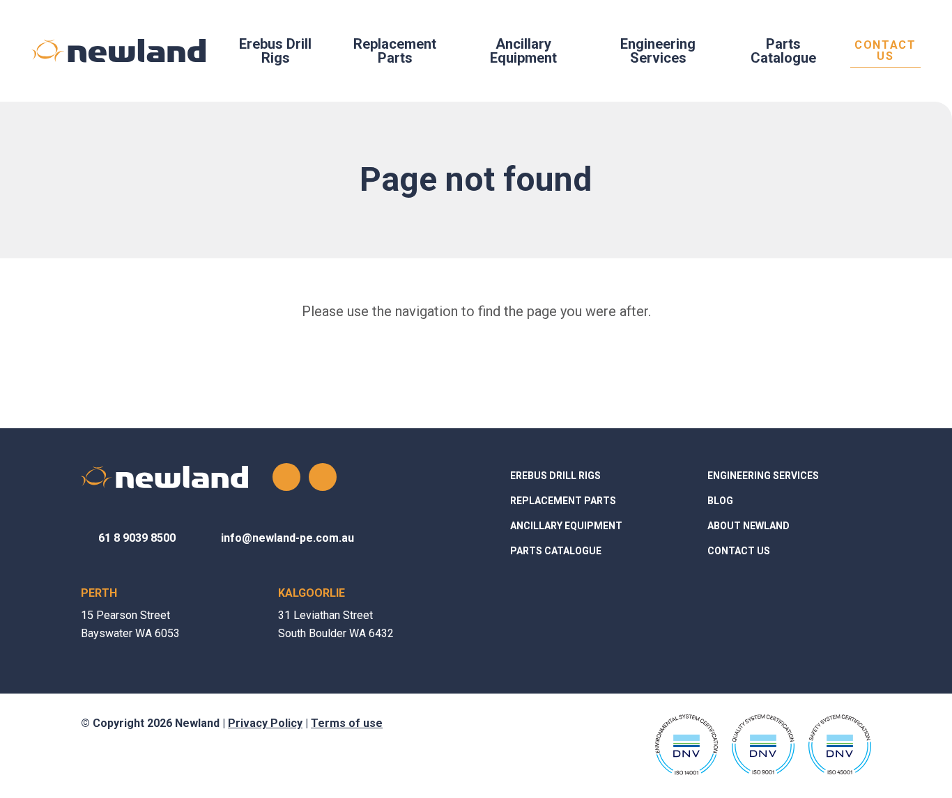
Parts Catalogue (783, 51)
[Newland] (118, 51)
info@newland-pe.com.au (287, 538)
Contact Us (885, 51)
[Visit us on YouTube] (286, 477)
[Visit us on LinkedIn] (323, 477)
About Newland (748, 525)
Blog (720, 500)
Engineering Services (658, 51)
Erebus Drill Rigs (275, 51)
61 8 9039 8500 (137, 538)
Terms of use (347, 723)
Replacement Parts (394, 51)
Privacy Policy (265, 723)
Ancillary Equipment (523, 51)
